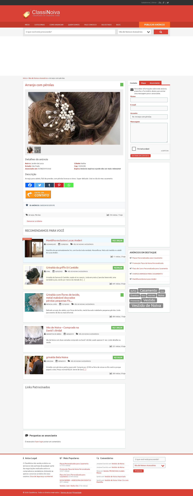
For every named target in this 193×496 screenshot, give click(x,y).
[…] (83, 280)
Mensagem (135, 122)
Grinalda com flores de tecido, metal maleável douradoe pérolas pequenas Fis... (63, 297)
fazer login (39, 441)
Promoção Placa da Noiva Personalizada (147, 263)
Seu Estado (106, 25)
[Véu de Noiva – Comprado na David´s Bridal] (34, 344)
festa (143, 296)
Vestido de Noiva (146, 305)
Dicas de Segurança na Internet (41, 476)
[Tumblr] (49, 185)
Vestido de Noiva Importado (115, 476)
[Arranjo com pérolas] (74, 145)
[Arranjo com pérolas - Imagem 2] (37, 154)
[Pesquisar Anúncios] (161, 32)
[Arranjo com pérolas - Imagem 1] (30, 154)
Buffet (133, 291)
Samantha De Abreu (53, 334)
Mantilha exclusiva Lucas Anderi (64, 240)
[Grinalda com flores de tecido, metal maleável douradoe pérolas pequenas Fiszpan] (34, 311)
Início (27, 25)
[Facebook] (164, 2)
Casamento (148, 290)
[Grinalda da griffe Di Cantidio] (34, 284)
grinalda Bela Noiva (57, 357)
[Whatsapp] (68, 185)
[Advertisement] (96, 56)
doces (162, 291)
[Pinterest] (59, 185)
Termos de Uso (66, 492)
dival (48, 271)
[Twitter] (168, 2)
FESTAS (151, 295)
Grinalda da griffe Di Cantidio (62, 267)
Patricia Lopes (51, 304)
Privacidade (77, 492)
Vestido (149, 300)
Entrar (154, 2)
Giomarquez (51, 244)
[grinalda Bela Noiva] (34, 374)
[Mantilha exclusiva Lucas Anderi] (34, 257)
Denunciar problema (34, 221)
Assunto (133, 113)
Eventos (135, 295)
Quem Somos (74, 25)
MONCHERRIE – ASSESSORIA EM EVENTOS (75, 480)
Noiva (161, 295)
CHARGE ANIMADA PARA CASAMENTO (147, 274)
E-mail (133, 105)
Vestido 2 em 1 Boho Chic (69, 486)
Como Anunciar (56, 25)
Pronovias (135, 301)
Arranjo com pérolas (39, 85)
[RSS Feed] (160, 2)
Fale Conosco (90, 25)
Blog (118, 25)
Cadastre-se (145, 2)
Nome (132, 96)
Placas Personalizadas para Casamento (147, 258)
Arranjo (31, 215)
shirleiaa (49, 361)
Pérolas (38, 215)
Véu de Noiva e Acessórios (38, 78)
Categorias (39, 25)
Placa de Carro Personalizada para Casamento (150, 268)
